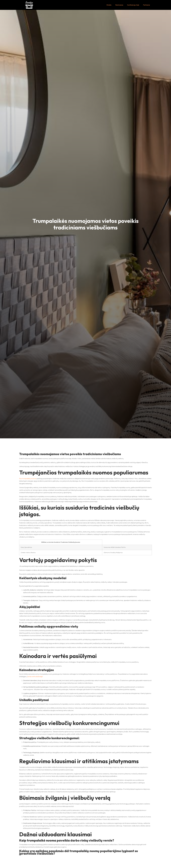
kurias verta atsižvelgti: (35, 676)
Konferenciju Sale (133, 5)
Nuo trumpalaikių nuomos (27, 478)
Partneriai (146, 5)
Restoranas (119, 5)
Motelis (108, 5)
